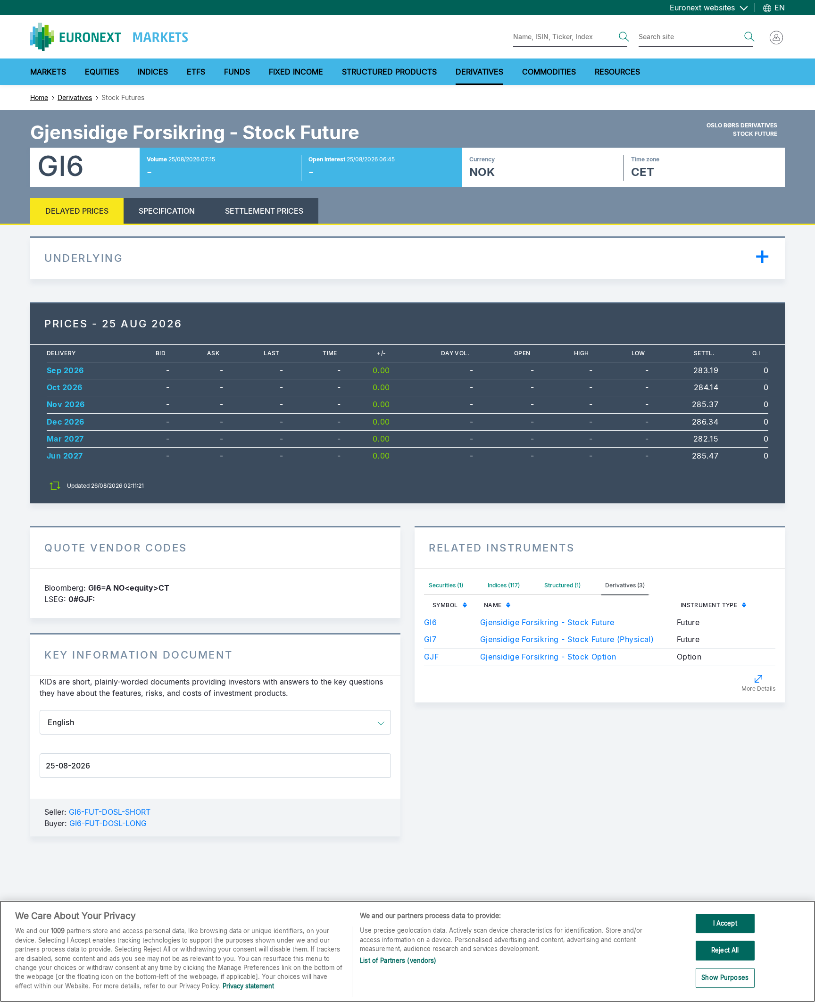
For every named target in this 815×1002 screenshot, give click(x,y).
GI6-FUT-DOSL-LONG (108, 823)
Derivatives (75, 97)
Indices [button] (153, 71)
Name (493, 605)
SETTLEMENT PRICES (264, 211)
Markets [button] (48, 71)
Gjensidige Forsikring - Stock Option (548, 656)
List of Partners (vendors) (398, 960)
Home (39, 97)
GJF (431, 656)
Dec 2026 (65, 421)
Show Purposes (724, 977)
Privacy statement (248, 986)
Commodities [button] (549, 71)
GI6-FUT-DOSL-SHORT (109, 812)
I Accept (725, 923)
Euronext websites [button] (703, 7)
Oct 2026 (65, 387)
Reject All (725, 950)
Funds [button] (237, 71)
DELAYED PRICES (76, 211)
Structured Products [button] (389, 71)
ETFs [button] (196, 71)
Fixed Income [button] (296, 71)
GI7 (430, 639)
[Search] (624, 36)
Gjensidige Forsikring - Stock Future (547, 622)
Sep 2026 (65, 370)
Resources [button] (617, 71)
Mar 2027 (65, 438)
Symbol (445, 605)
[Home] (109, 37)
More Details (758, 688)
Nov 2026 (66, 404)
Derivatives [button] (479, 71)
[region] (407, 951)
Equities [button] (102, 71)
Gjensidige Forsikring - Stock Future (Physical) (567, 639)
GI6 (430, 622)
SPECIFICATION (167, 211)
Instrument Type (709, 605)
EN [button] (778, 7)
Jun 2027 (65, 455)
